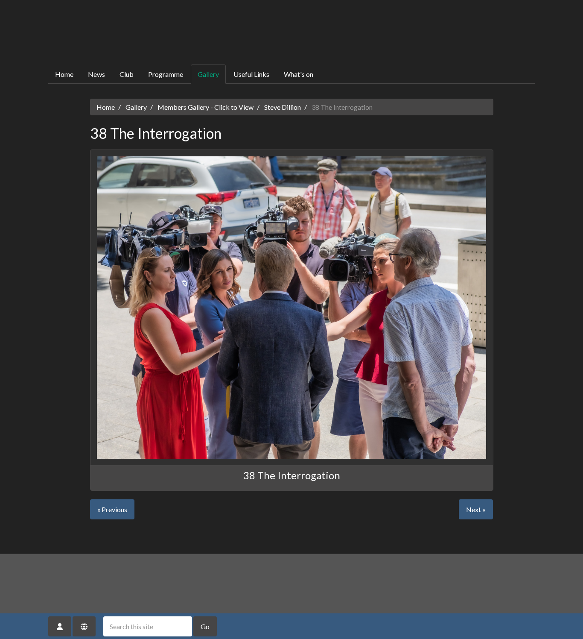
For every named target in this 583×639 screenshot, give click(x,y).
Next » (476, 509)
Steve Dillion (282, 107)
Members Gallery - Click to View (205, 107)
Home (64, 74)
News (96, 74)
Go (205, 626)
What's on (298, 74)
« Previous (112, 509)
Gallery (208, 74)
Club (127, 74)
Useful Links (251, 74)
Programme (165, 74)
